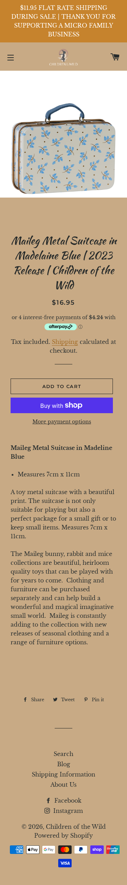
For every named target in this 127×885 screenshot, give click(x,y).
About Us (63, 784)
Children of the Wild (76, 826)
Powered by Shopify (63, 835)
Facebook (67, 800)
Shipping (65, 341)
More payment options (61, 421)
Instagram (67, 810)
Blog (63, 764)
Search (63, 753)
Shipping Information (63, 774)
